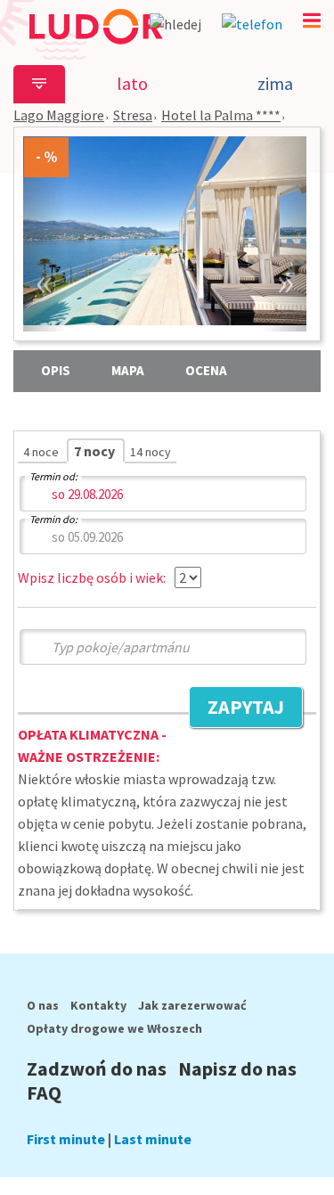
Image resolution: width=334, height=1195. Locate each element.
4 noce (42, 452)
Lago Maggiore (58, 115)
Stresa (132, 115)
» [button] (285, 280)
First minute (66, 1139)
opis (55, 370)
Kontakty (98, 1005)
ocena (206, 370)
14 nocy (150, 452)
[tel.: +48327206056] (252, 24)
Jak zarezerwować (192, 1005)
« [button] (44, 280)
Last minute (152, 1139)
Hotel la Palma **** (221, 115)
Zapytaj (236, 709)
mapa (127, 370)
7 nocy (96, 451)
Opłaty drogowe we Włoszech (114, 1028)
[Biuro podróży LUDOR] (95, 52)
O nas (43, 1005)
